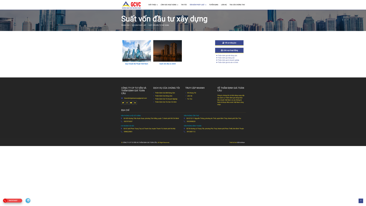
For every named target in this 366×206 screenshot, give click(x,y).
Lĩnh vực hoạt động (168, 5)
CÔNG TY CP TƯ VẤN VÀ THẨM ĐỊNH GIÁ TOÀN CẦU (140, 142)
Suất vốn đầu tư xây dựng (158, 25)
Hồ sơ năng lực (230, 43)
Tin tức (184, 5)
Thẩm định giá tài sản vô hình (228, 62)
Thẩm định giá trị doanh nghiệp (228, 60)
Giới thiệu (152, 5)
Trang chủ (125, 25)
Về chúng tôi (191, 93)
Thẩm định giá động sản (226, 58)
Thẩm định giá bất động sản (227, 55)
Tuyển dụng (213, 5)
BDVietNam (241, 142)
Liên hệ (224, 5)
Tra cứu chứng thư (237, 5)
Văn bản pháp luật (197, 5)
